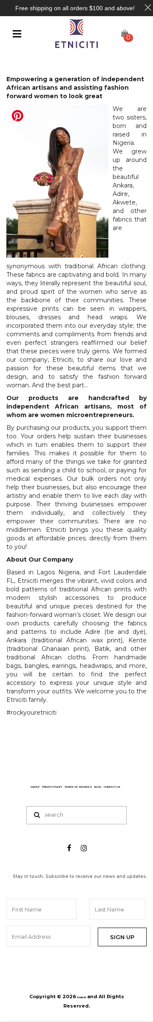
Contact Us (112, 787)
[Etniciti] (76, 33)
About (35, 787)
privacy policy (52, 787)
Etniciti (81, 997)
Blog (97, 787)
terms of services (78, 787)
